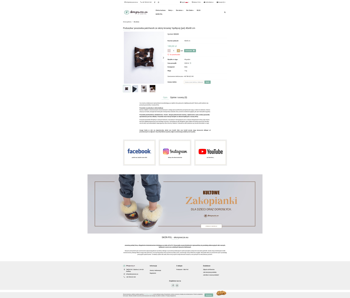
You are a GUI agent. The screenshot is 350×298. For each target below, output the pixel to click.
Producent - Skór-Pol (182, 269)
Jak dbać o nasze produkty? (211, 275)
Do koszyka (188, 50)
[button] (221, 2)
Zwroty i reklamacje (155, 270)
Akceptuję (209, 295)
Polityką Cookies (148, 294)
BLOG (198, 10)
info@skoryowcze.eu (132, 274)
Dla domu (179, 10)
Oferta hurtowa (161, 10)
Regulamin (153, 273)
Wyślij (207, 82)
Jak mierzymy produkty (209, 272)
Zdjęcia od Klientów (208, 269)
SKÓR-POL (159, 14)
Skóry (170, 10)
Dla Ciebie (189, 10)
